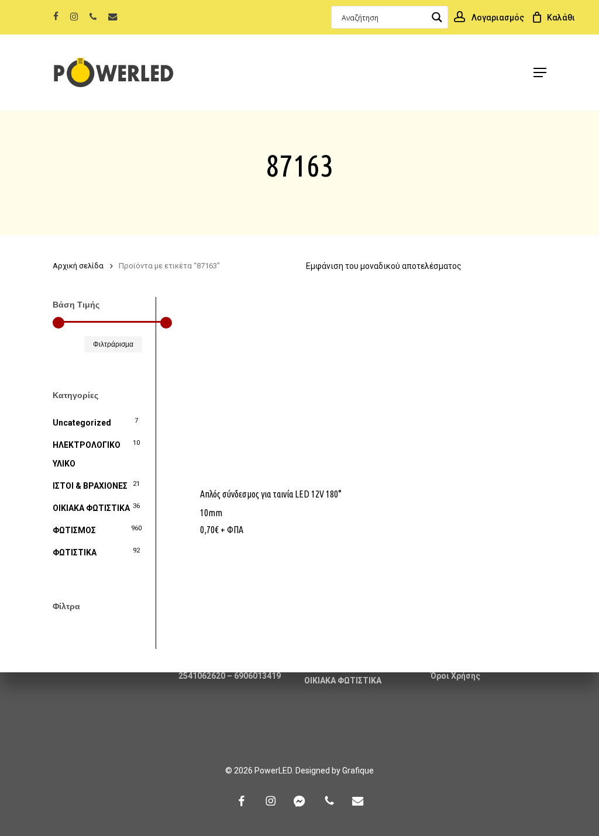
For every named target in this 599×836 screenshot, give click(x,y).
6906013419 (257, 675)
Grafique (358, 770)
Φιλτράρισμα (113, 344)
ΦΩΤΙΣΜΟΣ (74, 530)
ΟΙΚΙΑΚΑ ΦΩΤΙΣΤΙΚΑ (91, 508)
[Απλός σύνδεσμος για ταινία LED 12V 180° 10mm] (271, 385)
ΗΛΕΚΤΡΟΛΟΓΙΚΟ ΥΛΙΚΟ (87, 454)
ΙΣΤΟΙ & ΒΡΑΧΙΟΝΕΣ (90, 485)
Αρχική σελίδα (78, 265)
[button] (539, 72)
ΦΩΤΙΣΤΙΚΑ (75, 552)
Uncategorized (82, 422)
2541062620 (201, 675)
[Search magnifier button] (436, 17)
